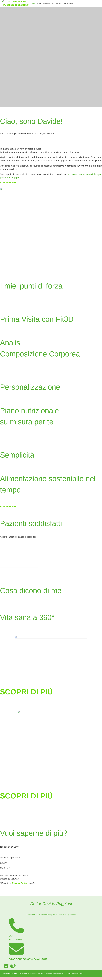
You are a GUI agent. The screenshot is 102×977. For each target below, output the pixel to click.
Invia (2, 887)
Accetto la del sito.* (19, 883)
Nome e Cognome (10, 857)
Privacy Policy (19, 883)
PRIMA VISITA (46, 3)
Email (3, 863)
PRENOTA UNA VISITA (68, 3)
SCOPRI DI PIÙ (26, 692)
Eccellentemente (58, 973)
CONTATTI (58, 3)
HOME (33, 3)
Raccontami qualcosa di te (14, 875)
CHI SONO (39, 3)
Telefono (5, 868)
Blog (53, 3)
